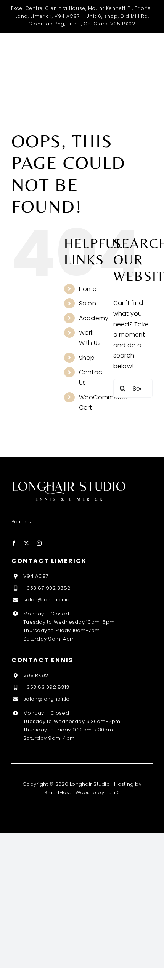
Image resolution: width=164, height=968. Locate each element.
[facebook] (13, 543)
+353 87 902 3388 (47, 587)
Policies (21, 521)
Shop (87, 357)
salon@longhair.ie (46, 599)
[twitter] (26, 543)
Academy (94, 318)
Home (88, 289)
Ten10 (113, 792)
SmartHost (57, 792)
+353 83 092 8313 (46, 687)
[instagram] (39, 543)
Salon (87, 303)
